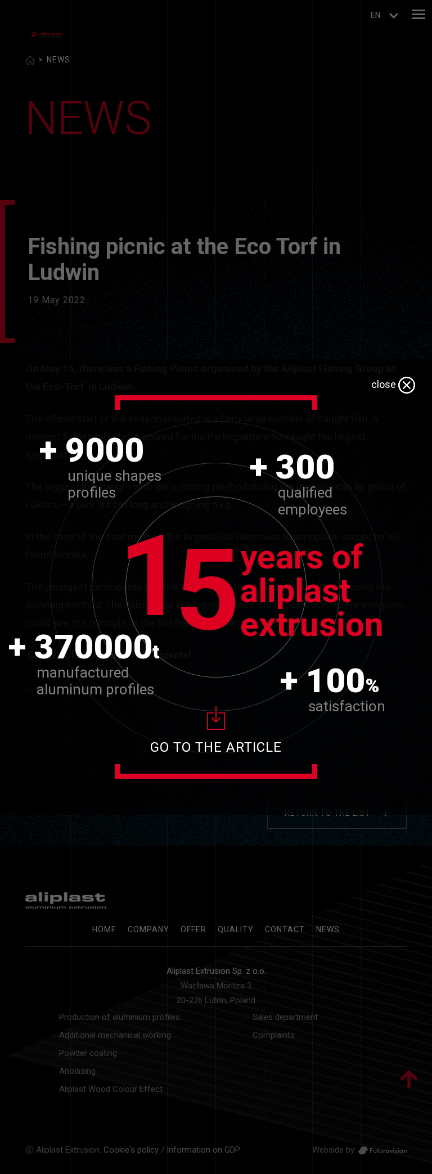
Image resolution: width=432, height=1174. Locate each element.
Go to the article (216, 747)
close (384, 384)
